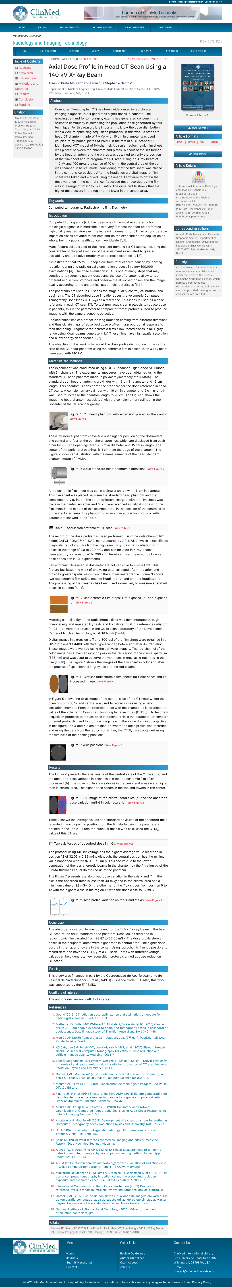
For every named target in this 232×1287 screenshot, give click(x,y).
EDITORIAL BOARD (48, 51)
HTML (192, 142)
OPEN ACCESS (171, 51)
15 (57, 662)
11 (80, 588)
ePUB (214, 142)
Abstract (24, 67)
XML (203, 142)
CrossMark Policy (194, 2)
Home (70, 1253)
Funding (24, 104)
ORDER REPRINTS (164, 27)
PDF (180, 142)
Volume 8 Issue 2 (197, 115)
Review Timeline (177, 2)
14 (122, 633)
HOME (22, 27)
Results (23, 94)
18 (62, 662)
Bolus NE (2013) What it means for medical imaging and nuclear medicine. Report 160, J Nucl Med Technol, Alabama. (107, 1141)
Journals (72, 1258)
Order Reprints (199, 154)
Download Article (199, 128)
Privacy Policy (201, 1282)
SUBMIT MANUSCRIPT (134, 27)
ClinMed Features (213, 2)
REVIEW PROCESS (198, 51)
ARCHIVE (96, 51)
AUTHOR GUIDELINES (102, 27)
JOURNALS (42, 27)
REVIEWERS (74, 51)
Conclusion (26, 99)
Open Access (129, 1262)
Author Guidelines (132, 1258)
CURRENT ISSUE (120, 51)
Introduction (27, 78)
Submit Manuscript (79, 1262)
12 (117, 633)
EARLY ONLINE (146, 51)
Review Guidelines (132, 1253)
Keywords (25, 73)
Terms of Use (181, 1282)
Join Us (125, 1267)
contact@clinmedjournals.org (194, 1271)
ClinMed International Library (54, 1282)
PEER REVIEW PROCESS (70, 27)
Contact (71, 1267)
